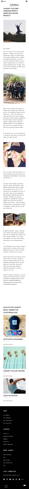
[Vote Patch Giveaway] (14, 326)
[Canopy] (14, 5)
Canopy (6, 487)
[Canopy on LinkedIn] (13, 479)
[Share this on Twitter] (8, 298)
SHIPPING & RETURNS (8, 436)
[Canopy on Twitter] (4, 479)
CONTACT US (6, 433)
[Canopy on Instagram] (16, 479)
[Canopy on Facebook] (7, 479)
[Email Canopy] (22, 479)
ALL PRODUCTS (6, 415)
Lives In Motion (10, 395)
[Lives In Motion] (14, 386)
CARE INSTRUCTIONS (7, 462)
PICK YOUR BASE (7, 417)
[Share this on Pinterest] (14, 298)
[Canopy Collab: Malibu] (14, 357)
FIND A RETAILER (7, 454)
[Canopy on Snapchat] (19, 479)
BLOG (4, 457)
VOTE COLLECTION (7, 423)
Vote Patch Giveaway (13, 339)
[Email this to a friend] (17, 298)
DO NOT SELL (6, 441)
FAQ (4, 465)
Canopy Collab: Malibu (14, 371)
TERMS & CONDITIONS (8, 444)
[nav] (3, 1)
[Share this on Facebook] (11, 298)
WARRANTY (5, 439)
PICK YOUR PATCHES (7, 420)
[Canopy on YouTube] (10, 479)
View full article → (8, 344)
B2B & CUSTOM (6, 460)
